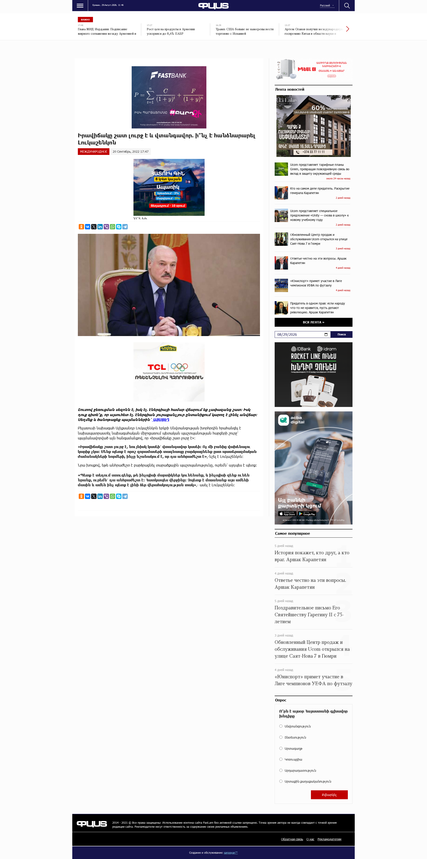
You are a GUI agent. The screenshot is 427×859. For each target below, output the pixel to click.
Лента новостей (289, 89)
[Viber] (106, 226)
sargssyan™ (231, 852)
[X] (94, 226)
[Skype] (118, 226)
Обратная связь (292, 839)
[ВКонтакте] (87, 226)
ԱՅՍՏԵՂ (160, 419)
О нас (310, 839)
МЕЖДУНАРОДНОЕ (93, 151)
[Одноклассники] (81, 226)
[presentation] (332, 31)
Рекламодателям (329, 839)
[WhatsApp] (112, 226)
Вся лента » (313, 322)
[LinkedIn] (100, 226)
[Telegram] (125, 226)
